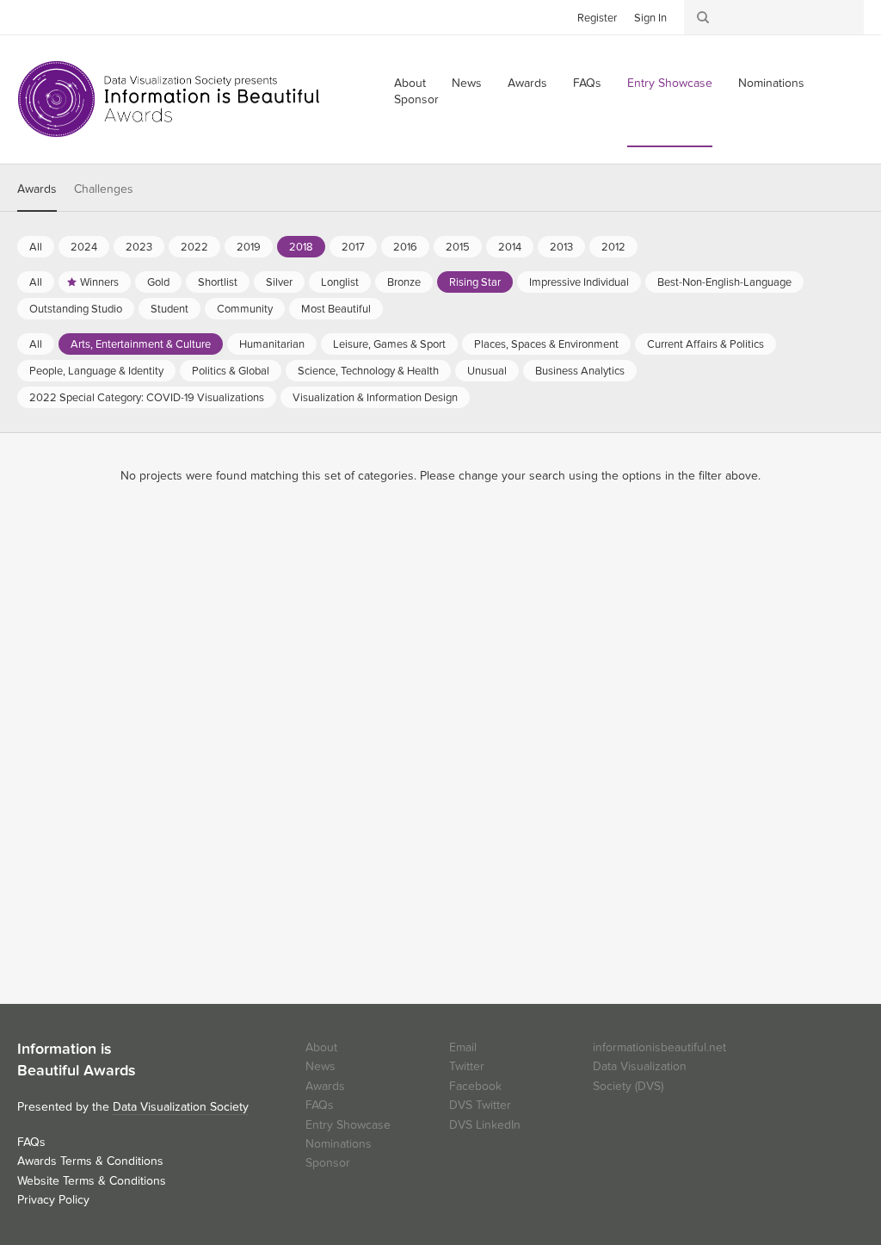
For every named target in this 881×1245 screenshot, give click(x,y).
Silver (279, 282)
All (35, 247)
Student (169, 309)
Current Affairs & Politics (705, 344)
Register (597, 18)
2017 (353, 247)
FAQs (587, 83)
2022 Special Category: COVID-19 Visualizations (146, 398)
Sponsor (416, 99)
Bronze (404, 282)
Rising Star (475, 282)
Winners (99, 282)
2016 (405, 247)
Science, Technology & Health (368, 371)
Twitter (30, 16)
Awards (527, 83)
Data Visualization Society (181, 1106)
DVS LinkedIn (485, 1125)
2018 (301, 247)
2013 (561, 247)
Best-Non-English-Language (724, 282)
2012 (613, 247)
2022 (194, 247)
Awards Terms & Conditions (90, 1161)
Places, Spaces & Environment (546, 344)
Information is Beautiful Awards (170, 99)
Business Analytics (580, 371)
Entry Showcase (669, 83)
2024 (84, 247)
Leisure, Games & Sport (389, 344)
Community (245, 309)
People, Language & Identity (96, 371)
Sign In (650, 18)
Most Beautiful (336, 309)
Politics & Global (230, 371)
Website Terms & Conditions (91, 1181)
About (321, 1047)
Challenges (103, 189)
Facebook (56, 16)
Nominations (771, 83)
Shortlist (217, 282)
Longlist (340, 282)
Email (463, 1047)
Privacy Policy (53, 1199)
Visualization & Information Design (375, 398)
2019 (249, 247)
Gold (158, 282)
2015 (458, 247)
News (467, 83)
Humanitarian (272, 344)
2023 (139, 247)
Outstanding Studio (75, 309)
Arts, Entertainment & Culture (141, 344)
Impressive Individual (579, 282)
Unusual (487, 371)
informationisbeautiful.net (659, 1047)
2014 (509, 247)
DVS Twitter (480, 1105)
